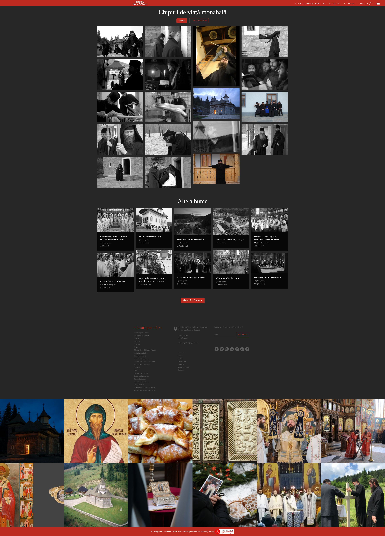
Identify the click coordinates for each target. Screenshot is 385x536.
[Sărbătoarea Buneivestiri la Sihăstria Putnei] (160, 495)
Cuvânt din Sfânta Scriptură (144, 362)
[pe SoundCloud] (232, 349)
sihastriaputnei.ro (148, 327)
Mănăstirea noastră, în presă (144, 388)
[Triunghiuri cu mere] (160, 431)
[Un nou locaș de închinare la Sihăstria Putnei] (353, 495)
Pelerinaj (137, 344)
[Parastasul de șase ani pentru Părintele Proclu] (224, 495)
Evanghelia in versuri (142, 365)
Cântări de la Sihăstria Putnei (145, 350)
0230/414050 (183, 335)
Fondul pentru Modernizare (310, 4)
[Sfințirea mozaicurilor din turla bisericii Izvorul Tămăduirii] (96, 495)
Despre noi (349, 4)
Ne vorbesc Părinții (141, 373)
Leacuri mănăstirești (141, 382)
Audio (180, 359)
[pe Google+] (237, 349)
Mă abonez (242, 335)
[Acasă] (139, 3)
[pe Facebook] (217, 349)
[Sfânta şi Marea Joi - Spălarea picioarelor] (353, 431)
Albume (181, 21)
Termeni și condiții (207, 531)
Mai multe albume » (192, 300)
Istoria (136, 339)
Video (180, 356)
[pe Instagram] (227, 349)
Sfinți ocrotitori (140, 356)
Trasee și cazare (184, 367)
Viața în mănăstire (140, 353)
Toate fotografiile (199, 21)
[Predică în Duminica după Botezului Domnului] (224, 431)
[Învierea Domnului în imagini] (32, 431)
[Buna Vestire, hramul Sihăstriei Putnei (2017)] (289, 431)
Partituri (137, 370)
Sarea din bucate (140, 379)
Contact (363, 4)
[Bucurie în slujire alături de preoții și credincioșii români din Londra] (289, 495)
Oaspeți (137, 367)
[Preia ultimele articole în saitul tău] (247, 349)
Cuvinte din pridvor (141, 376)
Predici (136, 347)
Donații (181, 364)
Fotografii (334, 4)
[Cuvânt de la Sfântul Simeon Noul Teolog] (96, 431)
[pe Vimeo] (222, 349)
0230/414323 (182, 338)
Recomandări (139, 385)
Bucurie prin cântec (141, 333)
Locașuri (137, 342)
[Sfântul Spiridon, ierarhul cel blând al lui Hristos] (32, 495)
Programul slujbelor (141, 336)
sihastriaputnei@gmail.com (188, 343)
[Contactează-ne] (242, 349)
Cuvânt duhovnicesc (141, 359)
